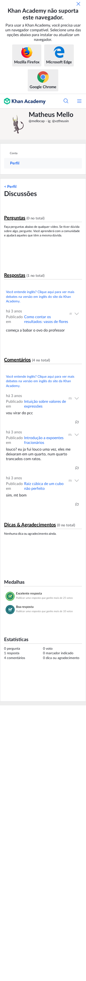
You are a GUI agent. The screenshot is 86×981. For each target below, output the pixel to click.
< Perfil (10, 187)
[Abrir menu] (79, 101)
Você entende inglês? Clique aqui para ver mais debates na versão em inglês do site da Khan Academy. (40, 296)
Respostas (14, 275)
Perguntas (14, 218)
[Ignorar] (78, 4)
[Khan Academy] (23, 101)
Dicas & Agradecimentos (30, 525)
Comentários (17, 360)
